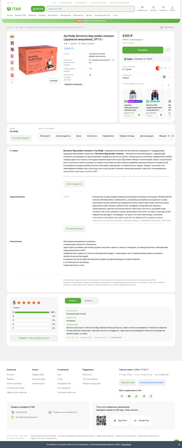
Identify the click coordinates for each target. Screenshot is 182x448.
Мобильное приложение (120, 3)
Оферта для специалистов (148, 436)
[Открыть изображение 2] (12, 43)
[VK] (122, 396)
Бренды (42, 15)
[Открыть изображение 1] (12, 36)
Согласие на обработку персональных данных (76, 436)
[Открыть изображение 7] (12, 75)
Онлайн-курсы (38, 383)
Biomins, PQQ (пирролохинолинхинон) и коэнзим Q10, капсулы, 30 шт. (156, 107)
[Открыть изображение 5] (12, 62)
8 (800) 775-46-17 (141, 369)
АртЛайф (19, 27)
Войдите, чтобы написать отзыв (34, 338)
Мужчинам (78, 15)
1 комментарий (115, 337)
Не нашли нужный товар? (152, 382)
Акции (10, 15)
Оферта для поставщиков (126, 436)
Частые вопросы (90, 379)
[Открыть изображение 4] (12, 56)
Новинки (32, 15)
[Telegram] (143, 396)
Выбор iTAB (20, 15)
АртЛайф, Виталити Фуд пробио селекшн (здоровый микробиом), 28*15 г (54, 27)
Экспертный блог (102, 15)
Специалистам (66, 3)
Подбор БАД (37, 374)
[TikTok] (136, 396)
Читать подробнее (74, 184)
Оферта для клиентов (17, 392)
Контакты (87, 374)
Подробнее (126, 444)
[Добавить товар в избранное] (167, 50)
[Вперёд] (169, 136)
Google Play (144, 420)
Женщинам (65, 15)
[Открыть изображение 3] (12, 49)
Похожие (54, 81)
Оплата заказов (14, 383)
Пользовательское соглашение (43, 436)
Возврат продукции (92, 383)
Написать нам (127, 382)
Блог (54, 3)
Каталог (10, 27)
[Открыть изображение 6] (12, 68)
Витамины (53, 15)
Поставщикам (81, 3)
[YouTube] (129, 396)
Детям (89, 15)
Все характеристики (74, 229)
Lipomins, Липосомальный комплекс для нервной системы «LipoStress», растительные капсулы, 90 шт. (131, 107)
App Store (122, 420)
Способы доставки (15, 388)
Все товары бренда (21, 138)
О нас (115, 15)
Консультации (38, 379)
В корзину (142, 50)
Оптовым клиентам (98, 3)
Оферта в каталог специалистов (43, 438)
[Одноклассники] (151, 396)
